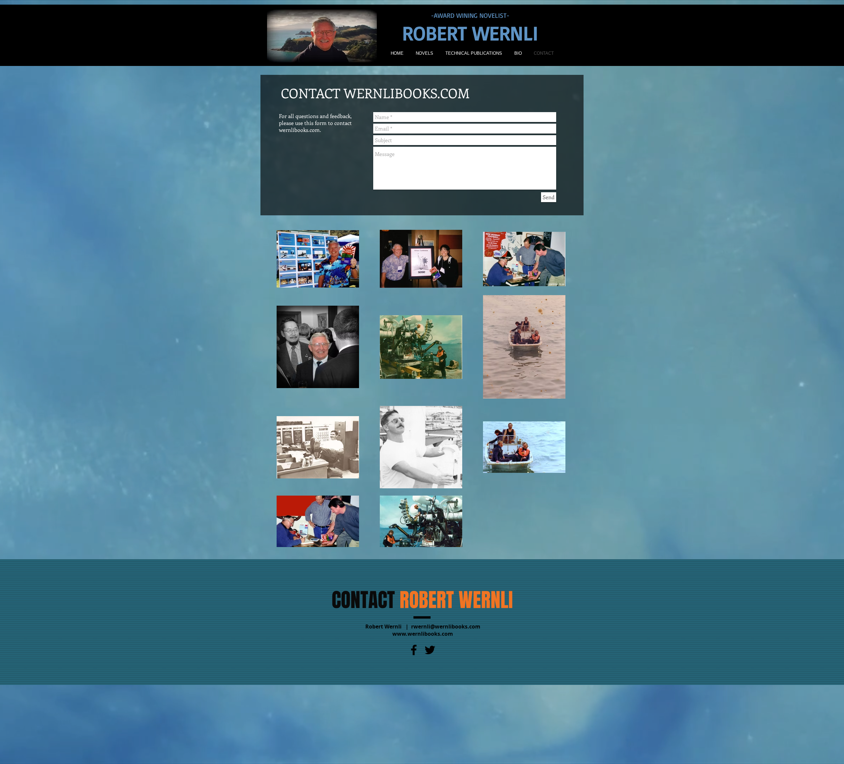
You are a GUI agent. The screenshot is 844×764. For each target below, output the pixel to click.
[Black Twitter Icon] (430, 650)
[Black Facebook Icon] (414, 650)
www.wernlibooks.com (422, 633)
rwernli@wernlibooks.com (445, 626)
